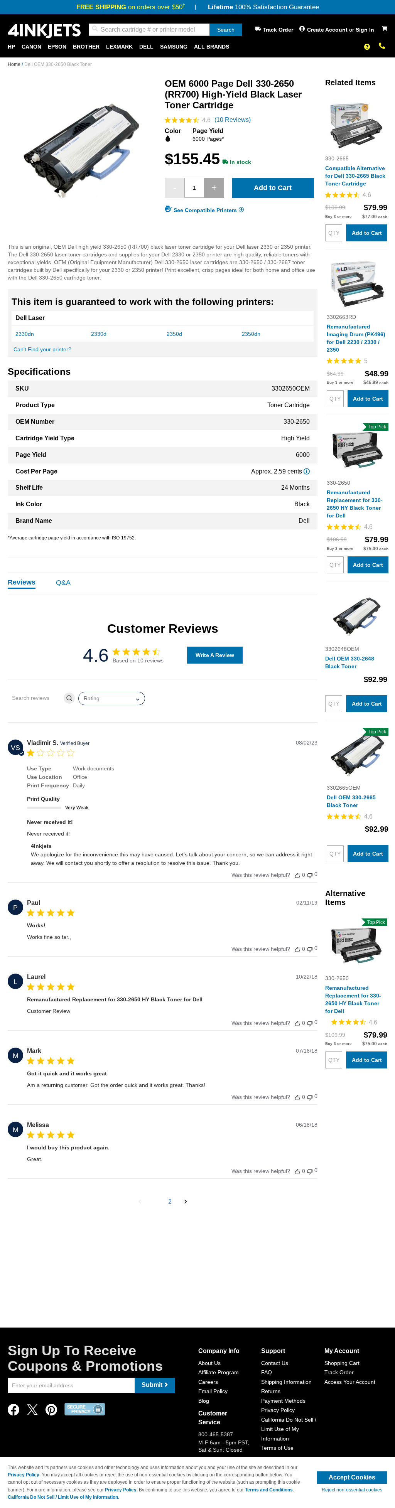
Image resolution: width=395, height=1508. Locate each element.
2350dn (251, 334)
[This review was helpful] (297, 875)
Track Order (278, 30)
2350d (174, 334)
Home (15, 64)
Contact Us (274, 1363)
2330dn (24, 334)
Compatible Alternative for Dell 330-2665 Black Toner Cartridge (355, 176)
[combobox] (165, 30)
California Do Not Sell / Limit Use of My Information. (63, 1497)
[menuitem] (11, 46)
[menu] (197, 46)
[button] (140, 1202)
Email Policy (213, 1391)
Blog (203, 1401)
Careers (208, 1382)
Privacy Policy (278, 1410)
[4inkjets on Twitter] (32, 1412)
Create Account (328, 30)
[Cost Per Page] (307, 471)
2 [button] (170, 1201)
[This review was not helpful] (309, 874)
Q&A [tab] (63, 582)
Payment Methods (283, 1401)
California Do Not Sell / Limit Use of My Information (288, 1429)
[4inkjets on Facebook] (13, 1412)
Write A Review (215, 655)
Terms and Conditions (269, 1490)
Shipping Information (286, 1382)
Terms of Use (277, 1448)
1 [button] (155, 1201)
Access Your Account (349, 1382)
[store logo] (44, 31)
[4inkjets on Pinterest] (51, 1412)
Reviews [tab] (21, 582)
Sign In (365, 30)
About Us (209, 1363)
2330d (98, 334)
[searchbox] (35, 698)
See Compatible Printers (205, 210)
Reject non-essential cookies (352, 1490)
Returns (270, 1391)
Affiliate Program (218, 1372)
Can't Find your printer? (42, 349)
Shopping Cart (342, 1363)
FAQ (266, 1372)
